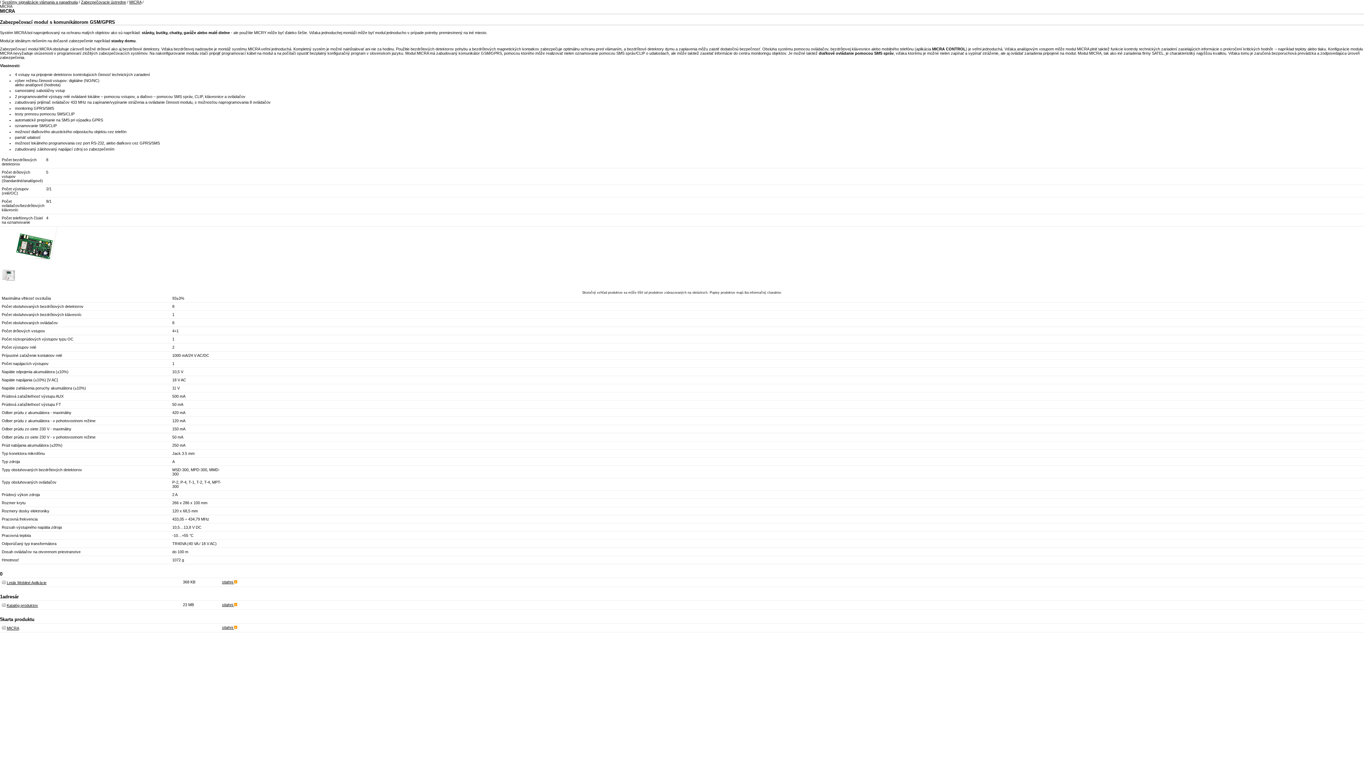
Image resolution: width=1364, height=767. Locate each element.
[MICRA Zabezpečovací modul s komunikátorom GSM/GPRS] (35, 265)
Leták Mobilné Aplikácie (27, 583)
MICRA (135, 2)
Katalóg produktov (22, 605)
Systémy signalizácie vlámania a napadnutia (40, 2)
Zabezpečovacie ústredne (103, 2)
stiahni (228, 582)
